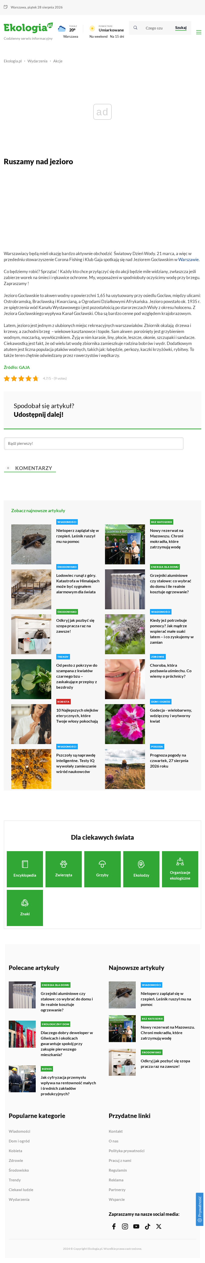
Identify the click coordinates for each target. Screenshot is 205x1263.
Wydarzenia (38, 61)
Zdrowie (16, 1161)
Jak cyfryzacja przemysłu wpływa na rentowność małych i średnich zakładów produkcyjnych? (68, 1085)
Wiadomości (19, 1131)
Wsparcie (117, 1199)
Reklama (116, 1180)
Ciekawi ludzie (21, 1190)
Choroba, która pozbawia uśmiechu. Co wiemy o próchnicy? (171, 670)
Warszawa (70, 36)
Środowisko (19, 1170)
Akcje (57, 61)
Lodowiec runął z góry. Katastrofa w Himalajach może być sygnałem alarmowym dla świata (78, 583)
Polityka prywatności (126, 1151)
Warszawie (188, 259)
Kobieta (15, 1151)
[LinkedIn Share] (185, 409)
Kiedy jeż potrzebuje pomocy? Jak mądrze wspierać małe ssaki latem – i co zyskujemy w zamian (172, 631)
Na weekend (99, 36)
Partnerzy (117, 1190)
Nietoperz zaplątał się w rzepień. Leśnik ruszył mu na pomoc (77, 536)
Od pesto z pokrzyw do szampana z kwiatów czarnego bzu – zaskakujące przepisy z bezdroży (76, 676)
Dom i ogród (19, 1141)
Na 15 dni (117, 36)
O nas (113, 1141)
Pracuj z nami (120, 1161)
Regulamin (118, 1170)
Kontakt (116, 1131)
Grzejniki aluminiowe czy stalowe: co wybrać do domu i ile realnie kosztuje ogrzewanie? (170, 583)
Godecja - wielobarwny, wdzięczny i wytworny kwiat (171, 715)
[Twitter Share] (172, 409)
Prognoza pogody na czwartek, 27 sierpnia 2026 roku (169, 760)
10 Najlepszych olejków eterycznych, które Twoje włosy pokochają (77, 715)
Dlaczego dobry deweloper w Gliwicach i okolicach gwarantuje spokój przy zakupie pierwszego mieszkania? (67, 1043)
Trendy (15, 1180)
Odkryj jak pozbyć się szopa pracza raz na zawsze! (75, 625)
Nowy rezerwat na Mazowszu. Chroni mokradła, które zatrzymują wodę (166, 538)
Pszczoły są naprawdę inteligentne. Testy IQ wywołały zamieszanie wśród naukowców (76, 763)
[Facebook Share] (158, 409)
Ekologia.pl (13, 61)
